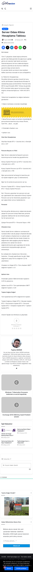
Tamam (9, 568)
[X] (7, 47)
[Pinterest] (16, 47)
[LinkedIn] (12, 47)
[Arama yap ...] (2, 8)
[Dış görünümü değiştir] (5, 8)
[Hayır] (31, 566)
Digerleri (11, 25)
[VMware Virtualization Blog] (8, 3)
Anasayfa (5, 25)
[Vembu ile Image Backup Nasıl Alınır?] (8, 430)
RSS (14, 363)
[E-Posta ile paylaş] (24, 47)
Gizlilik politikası (21, 568)
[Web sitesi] (16, 368)
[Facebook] (3, 47)
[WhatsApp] (20, 47)
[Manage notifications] (4, 567)
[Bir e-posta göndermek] (12, 40)
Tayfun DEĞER (7, 40)
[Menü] (31, 8)
